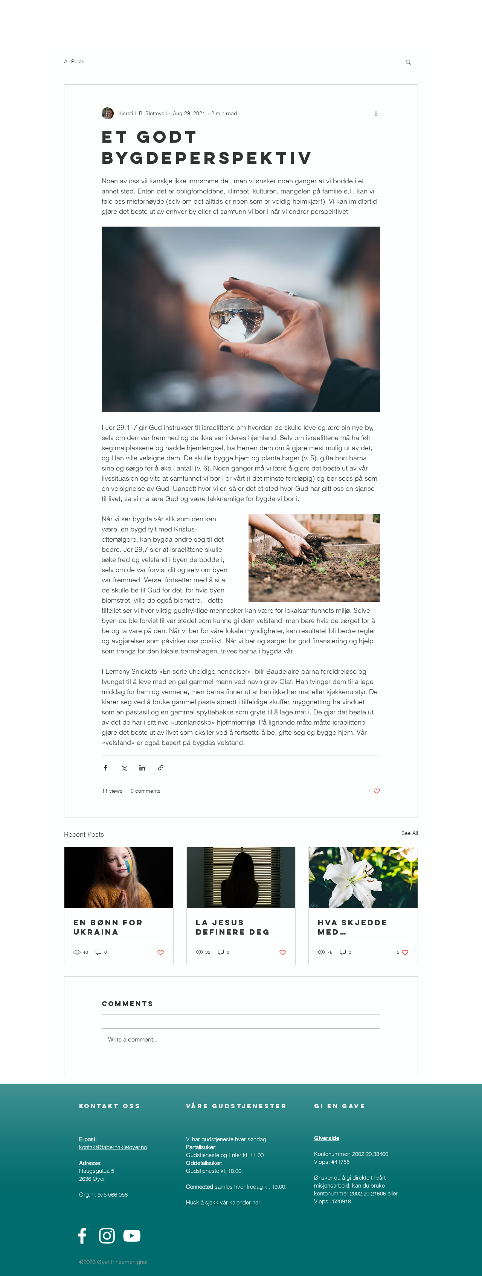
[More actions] (375, 113)
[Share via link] (160, 767)
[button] (408, 62)
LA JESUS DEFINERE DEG (233, 927)
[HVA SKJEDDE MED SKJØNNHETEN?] (363, 877)
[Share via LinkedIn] (142, 767)
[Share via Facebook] (105, 767)
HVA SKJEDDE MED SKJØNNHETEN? (358, 927)
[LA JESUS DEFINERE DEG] (241, 877)
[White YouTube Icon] (131, 1235)
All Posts (74, 61)
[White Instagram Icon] (106, 1235)
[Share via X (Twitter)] (123, 767)
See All (409, 833)
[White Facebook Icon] (82, 1235)
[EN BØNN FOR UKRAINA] (118, 877)
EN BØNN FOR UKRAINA (108, 927)
